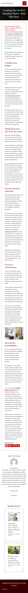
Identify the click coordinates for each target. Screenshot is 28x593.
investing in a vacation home (14, 34)
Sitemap (4, 589)
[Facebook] (6, 445)
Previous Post (14, 491)
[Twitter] (9, 445)
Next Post (14, 495)
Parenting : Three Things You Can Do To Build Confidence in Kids (14, 527)
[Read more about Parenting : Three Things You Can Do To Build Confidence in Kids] (14, 516)
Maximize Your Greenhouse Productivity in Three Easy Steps (14, 559)
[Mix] (15, 445)
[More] (18, 445)
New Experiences (10, 26)
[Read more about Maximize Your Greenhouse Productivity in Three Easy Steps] (14, 550)
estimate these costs (13, 95)
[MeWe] (12, 445)
